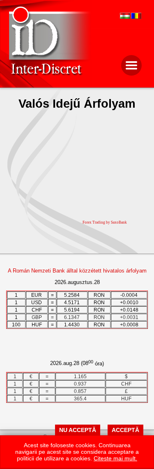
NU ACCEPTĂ (77, 430)
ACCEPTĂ (125, 430)
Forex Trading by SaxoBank (105, 222)
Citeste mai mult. (115, 458)
